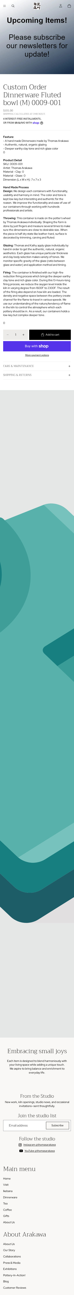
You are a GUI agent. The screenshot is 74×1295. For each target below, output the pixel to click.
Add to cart (52, 334)
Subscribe (58, 1125)
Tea (5, 1203)
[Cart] (69, 6)
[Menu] (4, 5)
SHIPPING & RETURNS (17, 375)
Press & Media (11, 1263)
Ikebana (7, 1191)
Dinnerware (10, 1197)
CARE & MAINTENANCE (18, 366)
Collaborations (12, 1256)
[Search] (13, 6)
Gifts (6, 1216)
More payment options (37, 355)
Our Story (9, 1250)
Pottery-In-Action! (14, 1275)
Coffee (7, 1210)
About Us (9, 1222)
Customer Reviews (14, 1288)
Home (7, 1178)
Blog (6, 1281)
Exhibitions (10, 1269)
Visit (5, 1185)
